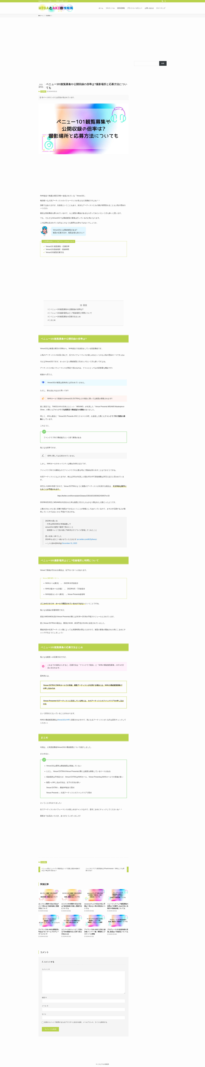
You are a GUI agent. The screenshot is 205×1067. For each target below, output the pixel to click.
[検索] (165, 1)
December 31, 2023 (69, 543)
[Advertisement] (102, 39)
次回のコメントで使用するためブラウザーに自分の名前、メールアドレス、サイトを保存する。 (76, 1022)
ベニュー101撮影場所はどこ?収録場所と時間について (71, 313)
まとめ (53, 320)
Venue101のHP (64, 720)
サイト (44, 1014)
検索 (162, 63)
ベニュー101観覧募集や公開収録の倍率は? (66, 309)
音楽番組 (43, 91)
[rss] (162, 1)
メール (45, 1006)
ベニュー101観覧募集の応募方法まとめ (65, 316)
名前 (44, 997)
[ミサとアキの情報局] (56, 8)
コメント (46, 969)
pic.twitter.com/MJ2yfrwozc (87, 539)
